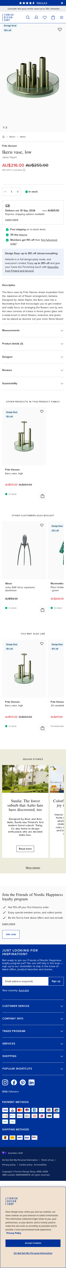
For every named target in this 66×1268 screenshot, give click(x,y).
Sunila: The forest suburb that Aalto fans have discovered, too (25, 805)
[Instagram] (5, 1082)
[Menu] (61, 17)
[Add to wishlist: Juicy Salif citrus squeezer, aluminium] (42, 525)
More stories (33, 867)
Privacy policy (9, 1164)
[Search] (28, 17)
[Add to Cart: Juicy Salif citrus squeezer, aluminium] (42, 610)
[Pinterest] (23, 1082)
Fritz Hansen (9, 145)
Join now (11, 934)
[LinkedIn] (31, 1082)
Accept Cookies (33, 1243)
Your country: (10, 990)
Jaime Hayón (9, 157)
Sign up (56, 981)
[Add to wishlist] (60, 29)
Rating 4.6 (42, 3)
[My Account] (36, 17)
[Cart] (53, 17)
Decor (12, 136)
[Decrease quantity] (5, 192)
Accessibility (40, 1164)
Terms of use (47, 1160)
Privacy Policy (13, 1233)
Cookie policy (25, 1164)
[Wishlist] (44, 17)
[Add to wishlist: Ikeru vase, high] (42, 411)
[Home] (3, 136)
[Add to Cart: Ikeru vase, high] (42, 496)
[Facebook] (14, 1082)
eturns (23, 234)
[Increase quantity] (18, 192)
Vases (23, 136)
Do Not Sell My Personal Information (20, 1160)
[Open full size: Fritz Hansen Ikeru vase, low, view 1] (33, 77)
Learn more (8, 923)
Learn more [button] (11, 219)
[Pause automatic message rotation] (62, 3)
